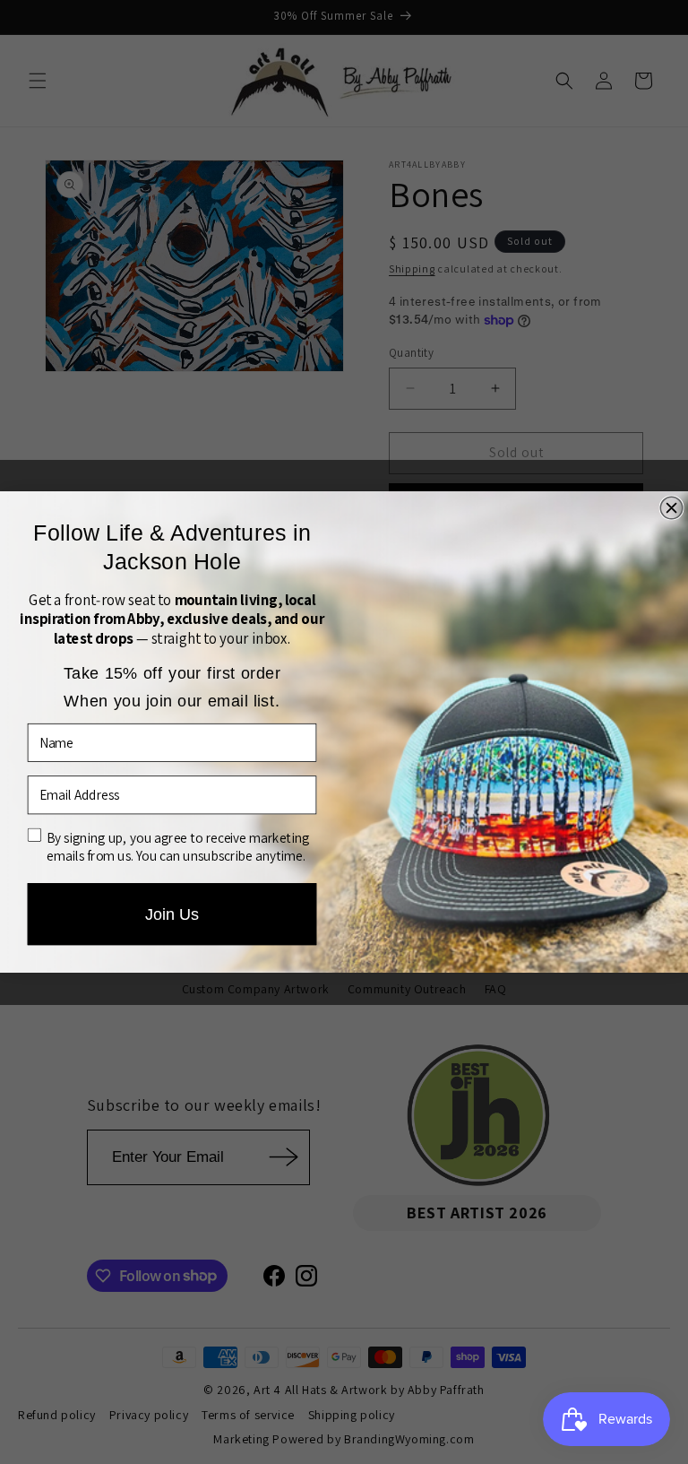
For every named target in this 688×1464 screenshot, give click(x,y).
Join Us (172, 914)
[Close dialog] (671, 508)
